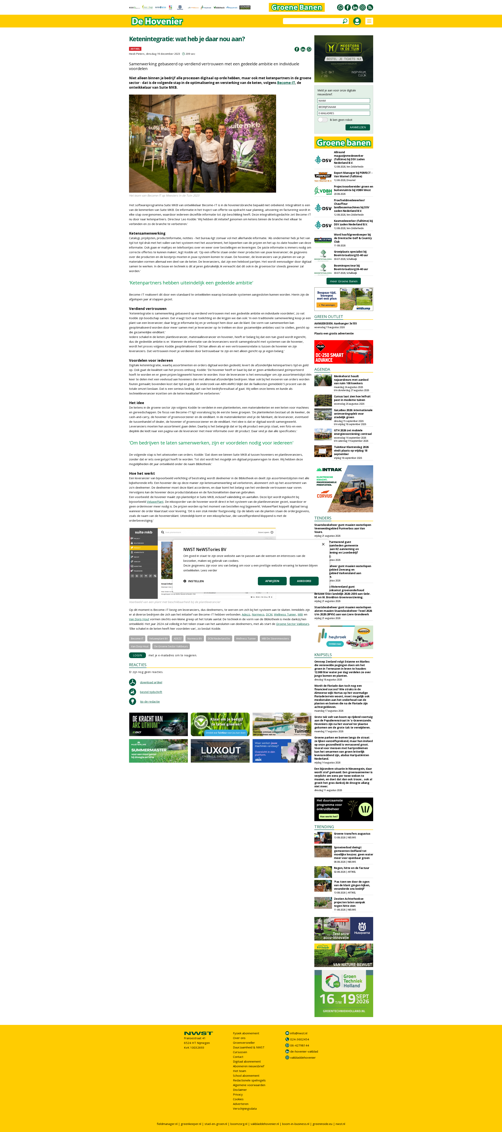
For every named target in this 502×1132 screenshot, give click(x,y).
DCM (269, 614)
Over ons (239, 1038)
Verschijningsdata (245, 1108)
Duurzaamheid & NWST (249, 1047)
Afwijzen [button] (272, 581)
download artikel (151, 682)
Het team (239, 1071)
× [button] (323, 544)
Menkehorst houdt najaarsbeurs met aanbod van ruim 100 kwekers (351, 379)
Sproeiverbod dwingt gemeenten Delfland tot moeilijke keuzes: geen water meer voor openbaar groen (353, 852)
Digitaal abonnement (247, 1061)
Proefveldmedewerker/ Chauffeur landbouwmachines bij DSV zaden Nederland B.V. (351, 205)
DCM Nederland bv (219, 638)
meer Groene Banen (343, 281)
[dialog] (251, 566)
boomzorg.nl (238, 1124)
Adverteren (240, 1104)
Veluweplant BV (158, 638)
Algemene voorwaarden (249, 1085)
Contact (238, 1057)
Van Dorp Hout (139, 619)
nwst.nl (340, 1124)
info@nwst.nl (298, 1033)
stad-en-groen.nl (216, 1124)
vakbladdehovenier (303, 1057)
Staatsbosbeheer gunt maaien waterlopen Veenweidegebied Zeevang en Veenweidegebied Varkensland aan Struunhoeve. (342, 571)
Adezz (246, 614)
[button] (193, 581)
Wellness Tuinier (285, 614)
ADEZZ (178, 638)
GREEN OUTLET (328, 316)
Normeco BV (194, 638)
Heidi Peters (137, 54)
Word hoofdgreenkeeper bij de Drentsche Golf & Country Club (353, 238)
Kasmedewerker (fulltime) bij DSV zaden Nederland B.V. (353, 222)
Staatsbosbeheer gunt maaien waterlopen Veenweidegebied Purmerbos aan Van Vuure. (342, 528)
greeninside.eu (322, 1124)
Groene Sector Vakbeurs (292, 624)
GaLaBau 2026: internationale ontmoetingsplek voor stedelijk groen (353, 413)
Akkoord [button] (304, 581)
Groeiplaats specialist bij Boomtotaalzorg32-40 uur (351, 253)
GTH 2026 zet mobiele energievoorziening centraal (353, 432)
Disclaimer (240, 1090)
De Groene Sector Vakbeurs (171, 646)
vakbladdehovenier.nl (265, 1124)
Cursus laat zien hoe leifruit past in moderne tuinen (352, 398)
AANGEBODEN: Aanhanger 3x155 (335, 323)
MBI (300, 614)
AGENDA (322, 369)
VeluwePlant (155, 502)
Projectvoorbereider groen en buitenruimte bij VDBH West (353, 188)
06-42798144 (299, 1045)
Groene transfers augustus (352, 833)
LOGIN (137, 655)
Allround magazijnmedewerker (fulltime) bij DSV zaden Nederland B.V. (349, 157)
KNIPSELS (323, 654)
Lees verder (209, 570)
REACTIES (137, 664)
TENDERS (322, 518)
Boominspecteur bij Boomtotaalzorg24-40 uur (351, 267)
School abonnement (246, 1075)
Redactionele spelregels (249, 1080)
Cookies (238, 1099)
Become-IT (286, 82)
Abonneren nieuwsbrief (248, 1066)
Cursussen (240, 1052)
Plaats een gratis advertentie (334, 333)
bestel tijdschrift (151, 692)
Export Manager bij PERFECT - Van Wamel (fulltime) (353, 174)
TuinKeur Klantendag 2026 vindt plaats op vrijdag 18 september (351, 450)
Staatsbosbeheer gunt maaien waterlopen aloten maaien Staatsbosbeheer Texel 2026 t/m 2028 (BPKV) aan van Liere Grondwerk (343, 610)
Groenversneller (244, 1043)
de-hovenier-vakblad (304, 1051)
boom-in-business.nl (295, 1124)
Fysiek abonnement (246, 1033)
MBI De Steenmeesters (275, 638)
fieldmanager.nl (167, 1124)
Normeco (258, 614)
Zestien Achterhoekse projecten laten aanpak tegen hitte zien (349, 902)
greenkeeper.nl (191, 1124)
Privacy (238, 1094)
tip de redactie (150, 701)
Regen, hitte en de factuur (351, 868)
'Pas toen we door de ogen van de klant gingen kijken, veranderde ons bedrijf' (352, 885)
